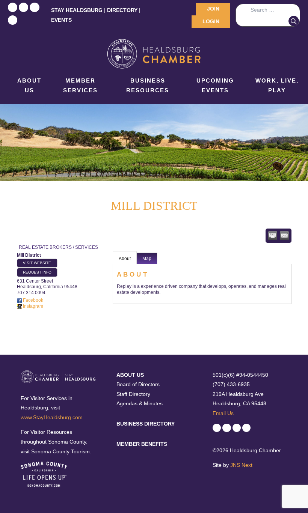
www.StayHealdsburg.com (52, 417)
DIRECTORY (122, 10)
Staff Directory (133, 394)
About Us (29, 85)
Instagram (33, 306)
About (125, 258)
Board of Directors (138, 384)
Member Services (80, 85)
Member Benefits (141, 444)
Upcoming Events (215, 85)
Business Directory (145, 424)
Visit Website (37, 263)
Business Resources (147, 85)
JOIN (213, 9)
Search (293, 21)
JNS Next (241, 465)
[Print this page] (272, 235)
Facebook (33, 300)
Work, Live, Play (277, 85)
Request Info (37, 272)
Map (146, 258)
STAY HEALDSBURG (77, 10)
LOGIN (210, 21)
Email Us (223, 413)
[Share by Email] (284, 235)
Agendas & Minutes (139, 403)
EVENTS (61, 20)
